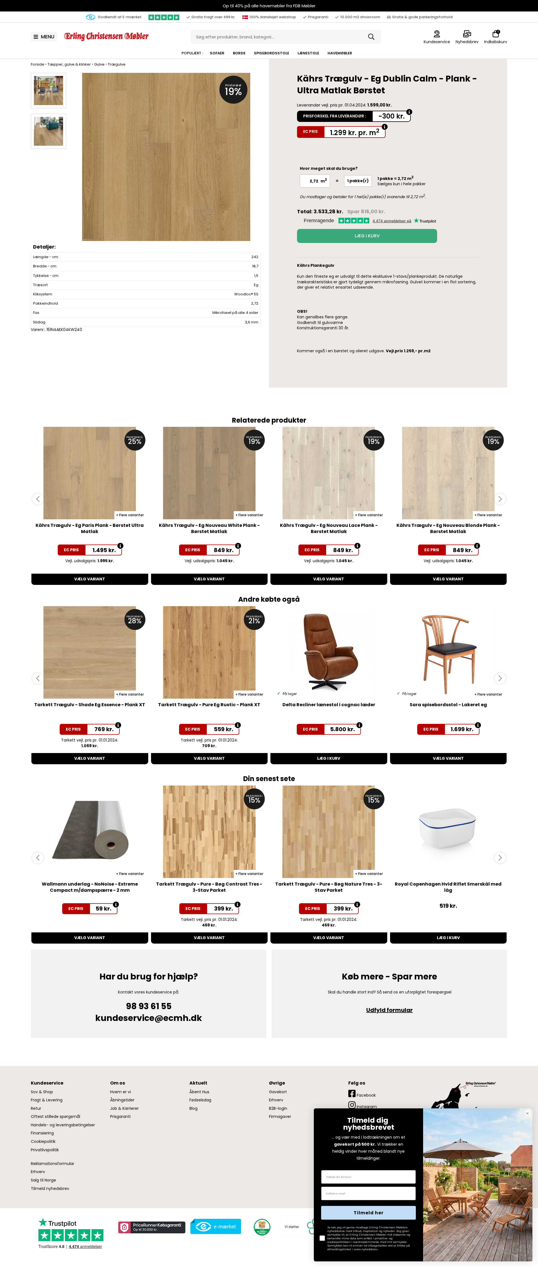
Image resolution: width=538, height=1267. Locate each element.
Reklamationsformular (52, 1163)
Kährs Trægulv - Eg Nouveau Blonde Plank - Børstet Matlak (448, 528)
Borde (239, 53)
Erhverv (38, 1172)
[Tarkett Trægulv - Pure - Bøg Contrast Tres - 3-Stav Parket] (209, 832)
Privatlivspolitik (45, 1150)
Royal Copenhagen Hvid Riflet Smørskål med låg (448, 887)
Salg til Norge (43, 1180)
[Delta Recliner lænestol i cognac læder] (328, 652)
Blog (193, 1108)
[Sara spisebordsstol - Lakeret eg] (448, 652)
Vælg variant (89, 579)
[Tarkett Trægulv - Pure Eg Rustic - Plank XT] (209, 652)
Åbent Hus (199, 1092)
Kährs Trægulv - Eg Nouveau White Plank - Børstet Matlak (209, 528)
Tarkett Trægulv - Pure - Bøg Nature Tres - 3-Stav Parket (328, 887)
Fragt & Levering (46, 1100)
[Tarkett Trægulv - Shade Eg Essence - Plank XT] (89, 652)
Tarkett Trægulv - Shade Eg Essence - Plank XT (89, 704)
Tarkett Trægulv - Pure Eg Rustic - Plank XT (209, 704)
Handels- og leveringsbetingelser (63, 1125)
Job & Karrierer (124, 1108)
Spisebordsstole (271, 53)
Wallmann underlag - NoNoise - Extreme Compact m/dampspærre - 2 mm (90, 887)
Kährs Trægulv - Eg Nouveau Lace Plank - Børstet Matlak (329, 528)
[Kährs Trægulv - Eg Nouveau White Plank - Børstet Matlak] (209, 473)
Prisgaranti (120, 1116)
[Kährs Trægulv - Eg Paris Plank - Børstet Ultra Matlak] (89, 473)
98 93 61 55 (148, 1006)
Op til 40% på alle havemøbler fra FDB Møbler (269, 6)
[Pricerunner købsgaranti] (151, 1227)
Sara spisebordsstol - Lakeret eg (448, 704)
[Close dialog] (527, 1113)
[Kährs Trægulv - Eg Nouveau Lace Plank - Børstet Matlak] (328, 473)
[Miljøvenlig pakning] (261, 1226)
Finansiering (42, 1133)
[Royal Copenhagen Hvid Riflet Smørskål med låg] (448, 832)
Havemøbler (340, 53)
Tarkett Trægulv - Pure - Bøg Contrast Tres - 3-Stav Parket (209, 887)
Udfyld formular (389, 1010)
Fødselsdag (200, 1100)
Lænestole (308, 53)
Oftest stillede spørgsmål (55, 1116)
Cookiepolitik (43, 1141)
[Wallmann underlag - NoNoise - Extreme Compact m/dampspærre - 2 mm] (89, 832)
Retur (36, 1108)
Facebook (366, 1095)
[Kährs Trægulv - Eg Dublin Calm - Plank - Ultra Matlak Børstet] (166, 162)
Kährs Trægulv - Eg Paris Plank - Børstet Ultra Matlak (90, 528)
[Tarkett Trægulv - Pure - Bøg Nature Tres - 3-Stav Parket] (328, 832)
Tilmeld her (369, 1213)
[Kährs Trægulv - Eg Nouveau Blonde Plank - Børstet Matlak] (448, 473)
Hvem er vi (120, 1092)
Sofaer (217, 53)
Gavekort (278, 1092)
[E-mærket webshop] (216, 1226)
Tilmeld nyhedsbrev (50, 1188)
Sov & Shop (42, 1092)
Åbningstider (122, 1100)
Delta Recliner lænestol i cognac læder (328, 704)
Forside (37, 64)
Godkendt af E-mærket (119, 17)
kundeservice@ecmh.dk (148, 1018)
